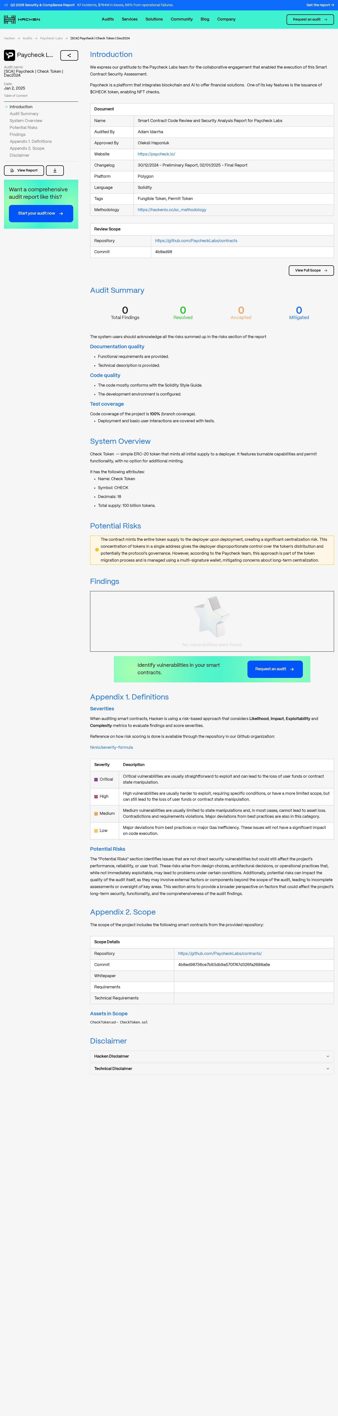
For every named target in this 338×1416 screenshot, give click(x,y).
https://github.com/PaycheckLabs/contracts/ (222, 954)
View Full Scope (308, 270)
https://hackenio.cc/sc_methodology (174, 210)
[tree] (212, 1023)
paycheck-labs (51, 38)
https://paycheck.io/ (158, 154)
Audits (108, 19)
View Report (27, 170)
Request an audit (307, 19)
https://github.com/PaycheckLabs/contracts (198, 241)
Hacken (9, 38)
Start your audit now (36, 213)
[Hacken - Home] (27, 19)
